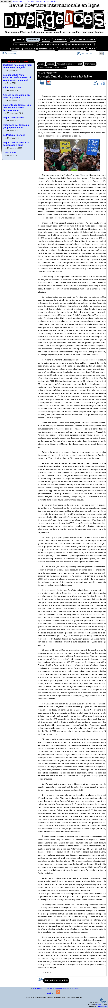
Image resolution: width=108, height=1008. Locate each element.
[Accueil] (54, 35)
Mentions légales (62, 989)
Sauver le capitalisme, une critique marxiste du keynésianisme (17, 107)
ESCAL (99, 1004)
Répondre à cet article (56, 980)
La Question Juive (25, 44)
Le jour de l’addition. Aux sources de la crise (16, 143)
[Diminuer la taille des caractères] (103, 84)
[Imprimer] (42, 84)
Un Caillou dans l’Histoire (72, 49)
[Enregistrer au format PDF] (48, 84)
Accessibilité (6, 1)
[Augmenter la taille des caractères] (95, 84)
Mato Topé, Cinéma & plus (51, 44)
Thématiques (90, 64)
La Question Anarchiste (83, 40)
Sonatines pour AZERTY (23, 49)
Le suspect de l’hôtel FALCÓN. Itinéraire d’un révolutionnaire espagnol (17, 77)
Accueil (20, 40)
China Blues (9, 152)
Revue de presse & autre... (80, 44)
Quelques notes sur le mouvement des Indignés (17, 66)
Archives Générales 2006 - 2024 (69, 64)
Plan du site (37, 989)
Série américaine (12, 87)
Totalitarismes (47, 49)
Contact (49, 989)
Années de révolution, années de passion (16, 96)
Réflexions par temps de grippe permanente (16, 126)
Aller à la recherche (34, 1)
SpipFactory (102, 1006)
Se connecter (10, 53)
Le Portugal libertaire (14, 135)
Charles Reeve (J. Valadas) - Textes (52, 67)
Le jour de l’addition (13, 117)
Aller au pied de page (52, 1)
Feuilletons (60, 40)
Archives (33, 40)
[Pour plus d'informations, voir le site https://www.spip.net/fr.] (103, 1002)
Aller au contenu (19, 1)
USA (92, 49)
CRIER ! (46, 40)
